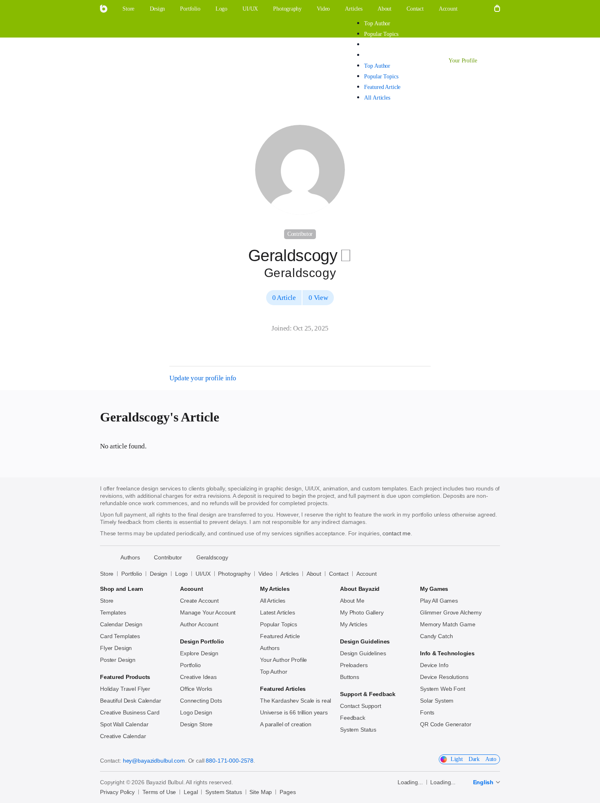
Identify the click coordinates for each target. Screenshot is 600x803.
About (314, 573)
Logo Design (196, 712)
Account (366, 573)
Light (457, 759)
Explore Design (199, 653)
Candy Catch (436, 636)
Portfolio (131, 573)
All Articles (377, 55)
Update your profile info (202, 378)
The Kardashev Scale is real (295, 700)
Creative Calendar (123, 736)
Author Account (199, 624)
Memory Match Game (448, 624)
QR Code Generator (445, 724)
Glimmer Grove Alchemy (451, 612)
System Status (358, 729)
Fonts (427, 712)
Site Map (260, 792)
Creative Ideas (198, 677)
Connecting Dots (201, 700)
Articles (115, 60)
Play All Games (439, 600)
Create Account (199, 600)
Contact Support (360, 706)
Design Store (196, 724)
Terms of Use (159, 792)
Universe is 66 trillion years (294, 712)
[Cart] (497, 9)
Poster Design (118, 660)
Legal (191, 792)
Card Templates (120, 636)
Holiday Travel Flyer (125, 688)
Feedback (352, 717)
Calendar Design (121, 624)
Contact (339, 573)
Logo (181, 573)
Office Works (196, 688)
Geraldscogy (212, 557)
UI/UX (203, 573)
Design (158, 573)
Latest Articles (277, 612)
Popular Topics (381, 34)
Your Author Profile (283, 660)
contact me (396, 533)
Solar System (436, 700)
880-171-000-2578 (229, 760)
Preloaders (354, 665)
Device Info (434, 665)
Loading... (410, 782)
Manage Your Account (208, 612)
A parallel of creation (285, 724)
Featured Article (382, 45)
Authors (270, 648)
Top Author (377, 23)
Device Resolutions (444, 677)
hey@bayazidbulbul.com (154, 760)
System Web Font (442, 688)
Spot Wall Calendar (124, 724)
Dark (474, 759)
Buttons (349, 677)
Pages (288, 792)
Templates (113, 612)
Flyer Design (116, 648)
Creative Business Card (130, 712)
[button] (475, 9)
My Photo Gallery (362, 612)
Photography (234, 573)
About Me (352, 600)
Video (265, 573)
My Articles (353, 624)
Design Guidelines (363, 653)
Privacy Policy (117, 792)
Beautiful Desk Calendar (130, 700)
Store (106, 573)
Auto (490, 759)
